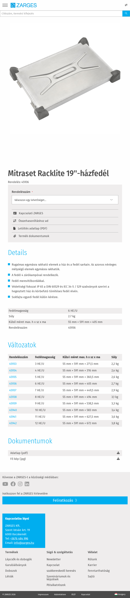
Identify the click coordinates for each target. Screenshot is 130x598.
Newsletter (54, 559)
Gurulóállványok (15, 565)
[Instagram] (20, 484)
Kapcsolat (53, 565)
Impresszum (43, 594)
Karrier (92, 565)
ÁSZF (74, 594)
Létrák (9, 576)
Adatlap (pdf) (19, 453)
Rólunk (92, 559)
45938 (13, 397)
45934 (13, 370)
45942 (13, 423)
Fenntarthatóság (99, 570)
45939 (12, 403)
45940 (13, 410)
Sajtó (91, 576)
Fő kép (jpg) (18, 459)
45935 (12, 377)
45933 (12, 364)
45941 (12, 416)
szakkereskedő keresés (61, 570)
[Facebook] (13, 484)
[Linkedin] (27, 484)
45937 (12, 390)
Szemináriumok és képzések (58, 578)
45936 (13, 383)
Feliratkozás (63, 500)
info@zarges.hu (24, 543)
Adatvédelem (60, 594)
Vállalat (93, 552)
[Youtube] (5, 484)
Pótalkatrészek (56, 585)
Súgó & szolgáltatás (60, 552)
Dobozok (11, 570)
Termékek (11, 552)
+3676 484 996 (19, 538)
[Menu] (5, 6)
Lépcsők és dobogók (18, 559)
